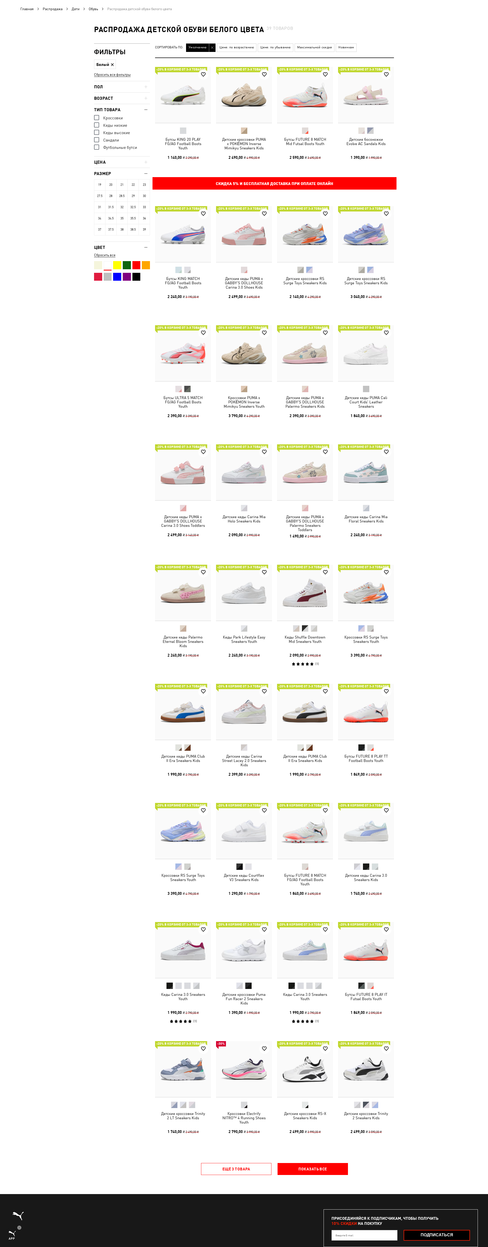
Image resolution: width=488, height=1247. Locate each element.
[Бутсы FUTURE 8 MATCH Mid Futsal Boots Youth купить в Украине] (305, 95)
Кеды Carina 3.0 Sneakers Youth (183, 996)
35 (122, 218)
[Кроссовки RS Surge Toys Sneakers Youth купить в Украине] (366, 593)
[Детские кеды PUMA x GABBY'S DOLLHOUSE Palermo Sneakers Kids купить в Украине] (305, 353)
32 (122, 207)
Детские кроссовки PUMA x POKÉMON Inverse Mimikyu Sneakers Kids (244, 143)
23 (144, 185)
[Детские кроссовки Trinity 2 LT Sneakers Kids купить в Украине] (183, 1069)
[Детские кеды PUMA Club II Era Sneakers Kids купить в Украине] (183, 712)
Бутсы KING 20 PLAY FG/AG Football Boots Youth (183, 143)
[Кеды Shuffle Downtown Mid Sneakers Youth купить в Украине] (305, 593)
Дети (76, 9)
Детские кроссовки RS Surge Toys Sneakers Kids (305, 280)
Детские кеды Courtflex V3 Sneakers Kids (244, 877)
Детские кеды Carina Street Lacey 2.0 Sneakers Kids (244, 760)
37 (99, 229)
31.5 (111, 207)
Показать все (312, 1169)
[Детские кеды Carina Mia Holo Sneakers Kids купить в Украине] (244, 472)
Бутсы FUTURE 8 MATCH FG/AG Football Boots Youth (305, 879)
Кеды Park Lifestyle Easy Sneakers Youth (244, 639)
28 (110, 196)
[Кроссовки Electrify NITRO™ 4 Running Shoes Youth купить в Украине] (244, 1069)
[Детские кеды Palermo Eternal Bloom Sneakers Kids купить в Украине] (183, 593)
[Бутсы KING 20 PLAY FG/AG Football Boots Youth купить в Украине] (183, 95)
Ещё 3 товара (236, 1169)
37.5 (111, 229)
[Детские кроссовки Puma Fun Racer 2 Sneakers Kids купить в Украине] (244, 950)
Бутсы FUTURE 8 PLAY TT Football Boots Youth (366, 758)
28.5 (122, 196)
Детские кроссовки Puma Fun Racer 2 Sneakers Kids (244, 998)
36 (144, 218)
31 (99, 207)
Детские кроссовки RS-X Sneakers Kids (305, 1115)
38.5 (133, 229)
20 (110, 185)
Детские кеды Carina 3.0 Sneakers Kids (366, 877)
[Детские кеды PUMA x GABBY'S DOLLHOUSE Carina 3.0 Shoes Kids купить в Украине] (244, 234)
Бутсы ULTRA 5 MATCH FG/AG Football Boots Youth (183, 401)
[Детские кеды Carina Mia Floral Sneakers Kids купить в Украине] (366, 472)
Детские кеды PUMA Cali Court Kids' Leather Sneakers (366, 401)
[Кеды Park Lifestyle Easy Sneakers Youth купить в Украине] (244, 593)
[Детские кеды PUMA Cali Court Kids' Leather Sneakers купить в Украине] (366, 353)
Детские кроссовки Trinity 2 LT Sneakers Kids (183, 1115)
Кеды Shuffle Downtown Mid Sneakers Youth (305, 639)
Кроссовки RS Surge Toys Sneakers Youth (366, 639)
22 (133, 185)
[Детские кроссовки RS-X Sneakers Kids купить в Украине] (305, 1069)
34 (99, 218)
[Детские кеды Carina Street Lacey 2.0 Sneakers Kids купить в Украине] (244, 712)
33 (144, 207)
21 (122, 185)
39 (144, 229)
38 (122, 229)
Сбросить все (104, 255)
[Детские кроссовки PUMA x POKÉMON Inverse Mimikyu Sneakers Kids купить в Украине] (244, 95)
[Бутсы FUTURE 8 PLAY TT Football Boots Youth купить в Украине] (366, 712)
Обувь (93, 9)
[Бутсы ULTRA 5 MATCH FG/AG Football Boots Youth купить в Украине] (183, 353)
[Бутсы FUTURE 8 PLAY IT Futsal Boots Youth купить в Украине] (366, 950)
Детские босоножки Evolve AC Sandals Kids (366, 141)
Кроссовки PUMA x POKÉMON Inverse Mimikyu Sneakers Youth (244, 401)
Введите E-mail (344, 1235)
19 (99, 185)
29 (133, 196)
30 (144, 196)
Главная (27, 9)
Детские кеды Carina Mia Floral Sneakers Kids (366, 519)
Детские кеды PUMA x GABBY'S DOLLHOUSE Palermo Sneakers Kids (305, 401)
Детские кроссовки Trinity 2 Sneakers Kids (366, 1115)
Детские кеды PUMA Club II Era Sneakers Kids (183, 758)
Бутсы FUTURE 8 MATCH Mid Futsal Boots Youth (305, 141)
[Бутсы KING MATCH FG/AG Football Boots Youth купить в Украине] (183, 234)
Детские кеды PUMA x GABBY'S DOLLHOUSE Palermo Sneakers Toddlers (305, 523)
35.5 (133, 218)
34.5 (111, 218)
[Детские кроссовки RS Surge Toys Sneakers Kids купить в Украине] (305, 234)
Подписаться (437, 1235)
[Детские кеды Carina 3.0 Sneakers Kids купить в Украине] (366, 831)
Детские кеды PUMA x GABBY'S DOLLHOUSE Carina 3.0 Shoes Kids (244, 282)
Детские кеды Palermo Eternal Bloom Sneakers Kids (183, 641)
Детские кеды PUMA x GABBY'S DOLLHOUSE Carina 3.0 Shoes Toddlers (183, 521)
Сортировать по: (169, 47)
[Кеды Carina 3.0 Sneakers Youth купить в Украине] (183, 950)
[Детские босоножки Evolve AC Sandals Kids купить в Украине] (366, 95)
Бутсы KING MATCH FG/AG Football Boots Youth (183, 282)
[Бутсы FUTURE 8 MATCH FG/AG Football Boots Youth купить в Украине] (305, 831)
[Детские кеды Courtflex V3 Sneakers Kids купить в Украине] (244, 831)
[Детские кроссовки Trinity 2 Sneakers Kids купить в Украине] (366, 1069)
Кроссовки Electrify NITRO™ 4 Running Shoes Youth (244, 1117)
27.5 (99, 196)
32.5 (133, 207)
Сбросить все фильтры (112, 75)
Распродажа (53, 9)
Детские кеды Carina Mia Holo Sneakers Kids (244, 519)
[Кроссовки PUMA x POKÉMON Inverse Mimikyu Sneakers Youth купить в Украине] (244, 353)
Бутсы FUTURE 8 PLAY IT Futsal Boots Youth (366, 996)
